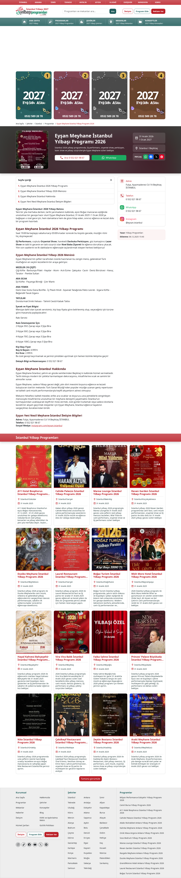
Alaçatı (103, 817)
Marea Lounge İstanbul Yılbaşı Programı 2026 (140, 843)
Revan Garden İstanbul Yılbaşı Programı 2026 (140, 848)
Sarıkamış (104, 863)
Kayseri (87, 848)
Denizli (87, 833)
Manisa (103, 853)
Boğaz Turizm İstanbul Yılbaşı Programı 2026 (140, 873)
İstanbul (23, 2)
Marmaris (72, 858)
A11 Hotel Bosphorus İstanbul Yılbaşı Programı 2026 (141, 811)
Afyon (98, 2)
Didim (102, 833)
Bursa (102, 812)
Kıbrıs (158, 2)
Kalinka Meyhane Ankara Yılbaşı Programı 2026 (141, 828)
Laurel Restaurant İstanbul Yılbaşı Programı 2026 (142, 868)
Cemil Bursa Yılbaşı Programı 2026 (135, 805)
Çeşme (71, 833)
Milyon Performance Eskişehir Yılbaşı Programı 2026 (141, 798)
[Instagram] (18, 844)
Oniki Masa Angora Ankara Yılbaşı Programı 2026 (142, 833)
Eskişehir (128, 2)
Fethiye (103, 838)
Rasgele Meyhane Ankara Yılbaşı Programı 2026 (141, 853)
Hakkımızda (45, 797)
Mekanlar (20, 807)
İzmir (53, 2)
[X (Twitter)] (40, 844)
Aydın (86, 823)
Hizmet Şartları (22, 825)
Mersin (71, 817)
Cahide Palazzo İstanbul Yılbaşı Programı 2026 (140, 818)
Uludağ (112, 2)
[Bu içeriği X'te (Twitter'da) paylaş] (156, 156)
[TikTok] (23, 844)
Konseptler (44, 807)
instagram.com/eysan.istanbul (46, 425)
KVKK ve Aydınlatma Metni (49, 819)
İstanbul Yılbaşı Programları (37, 438)
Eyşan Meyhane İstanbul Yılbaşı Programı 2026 (75, 123)
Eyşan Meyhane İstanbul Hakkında (37, 196)
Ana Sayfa (20, 123)
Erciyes (87, 838)
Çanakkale (104, 827)
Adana (86, 812)
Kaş (101, 843)
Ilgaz (86, 843)
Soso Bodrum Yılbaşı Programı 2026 (136, 838)
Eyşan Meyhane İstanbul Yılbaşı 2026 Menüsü (43, 191)
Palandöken (105, 858)
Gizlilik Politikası (47, 825)
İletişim (127, 11)
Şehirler (30, 123)
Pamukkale (72, 863)
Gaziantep (72, 843)
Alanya (71, 823)
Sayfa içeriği (24, 180)
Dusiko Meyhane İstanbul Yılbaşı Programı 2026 (141, 858)
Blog (42, 812)
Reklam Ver (158, 11)
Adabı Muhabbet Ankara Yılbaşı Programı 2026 (141, 823)
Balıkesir (103, 823)
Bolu (86, 827)
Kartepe (71, 848)
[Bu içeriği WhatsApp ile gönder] (145, 156)
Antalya (83, 2)
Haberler (20, 812)
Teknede (68, 2)
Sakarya (87, 863)
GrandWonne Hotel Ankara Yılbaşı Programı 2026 (142, 863)
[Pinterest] (46, 844)
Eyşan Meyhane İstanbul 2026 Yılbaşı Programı (44, 185)
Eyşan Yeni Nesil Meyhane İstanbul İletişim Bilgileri (45, 201)
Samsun (71, 868)
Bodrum (71, 827)
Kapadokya (143, 2)
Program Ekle (142, 11)
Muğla (86, 858)
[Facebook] (29, 844)
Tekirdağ (88, 868)
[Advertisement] (90, 49)
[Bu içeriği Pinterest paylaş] (161, 156)
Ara (112, 11)
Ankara (38, 2)
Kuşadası (88, 853)
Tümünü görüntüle (90, 778)
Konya (70, 853)
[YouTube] (35, 844)
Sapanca (87, 817)
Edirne (71, 838)
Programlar (49, 123)
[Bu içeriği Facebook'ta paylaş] (151, 156)
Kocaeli (103, 848)
